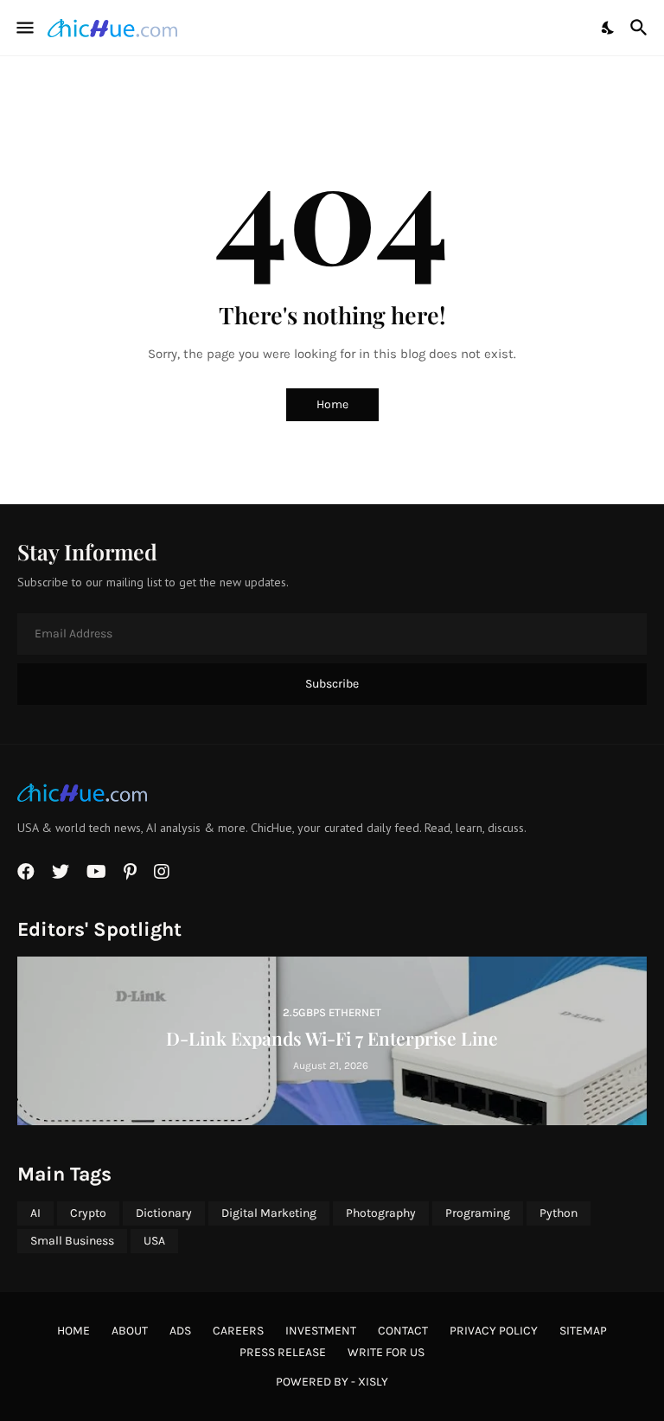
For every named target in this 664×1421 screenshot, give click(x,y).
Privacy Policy (494, 1330)
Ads (180, 1330)
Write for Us (386, 1352)
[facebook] (26, 871)
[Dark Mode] (608, 27)
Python (559, 1213)
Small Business (72, 1240)
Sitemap (583, 1330)
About (130, 1330)
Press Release (282, 1352)
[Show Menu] (24, 27)
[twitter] (60, 871)
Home (332, 404)
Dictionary (164, 1213)
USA (154, 1240)
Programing (477, 1213)
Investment (320, 1330)
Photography (381, 1213)
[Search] (641, 27)
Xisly (373, 1381)
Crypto (88, 1213)
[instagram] (161, 871)
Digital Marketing (268, 1213)
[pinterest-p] (130, 871)
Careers (238, 1330)
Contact (403, 1330)
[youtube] (96, 871)
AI (35, 1213)
